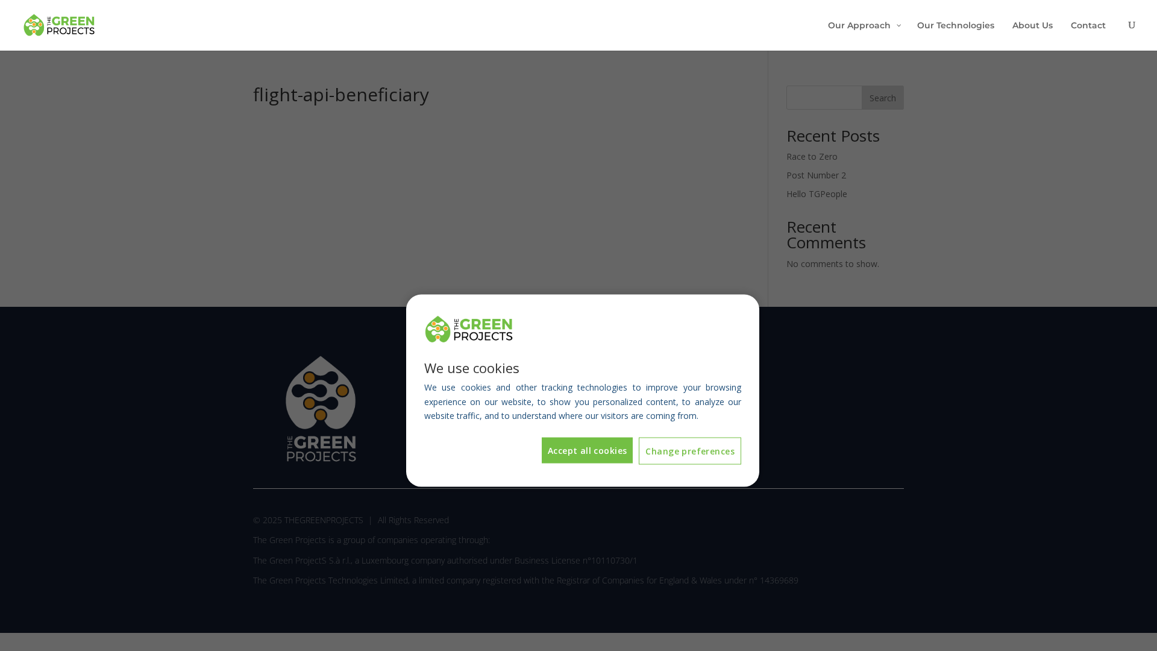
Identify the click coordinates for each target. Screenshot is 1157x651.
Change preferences (690, 451)
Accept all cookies (587, 450)
